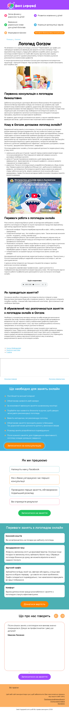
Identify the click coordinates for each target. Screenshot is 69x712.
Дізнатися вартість (34, 604)
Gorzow (17, 39)
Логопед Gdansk (10, 379)
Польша (9, 39)
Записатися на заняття (34, 513)
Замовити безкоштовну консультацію (49, 33)
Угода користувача (57, 701)
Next (66, 646)
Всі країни (14, 688)
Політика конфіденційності (54, 699)
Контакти (61, 704)
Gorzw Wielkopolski (13, 348)
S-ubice (9, 352)
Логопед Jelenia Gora (57, 379)
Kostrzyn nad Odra (13, 350)
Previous (3, 646)
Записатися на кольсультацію (24, 445)
